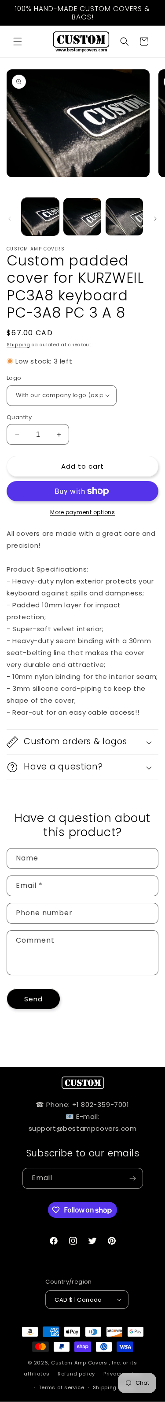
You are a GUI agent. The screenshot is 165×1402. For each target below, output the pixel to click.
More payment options (82, 512)
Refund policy (76, 1373)
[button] (17, 41)
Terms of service (61, 1387)
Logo (14, 378)
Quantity (19, 417)
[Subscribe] (133, 1178)
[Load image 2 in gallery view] (82, 216)
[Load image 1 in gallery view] (40, 216)
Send (33, 999)
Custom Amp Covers (79, 1362)
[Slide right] (155, 218)
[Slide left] (9, 218)
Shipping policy (114, 1387)
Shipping (18, 344)
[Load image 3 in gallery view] (124, 216)
